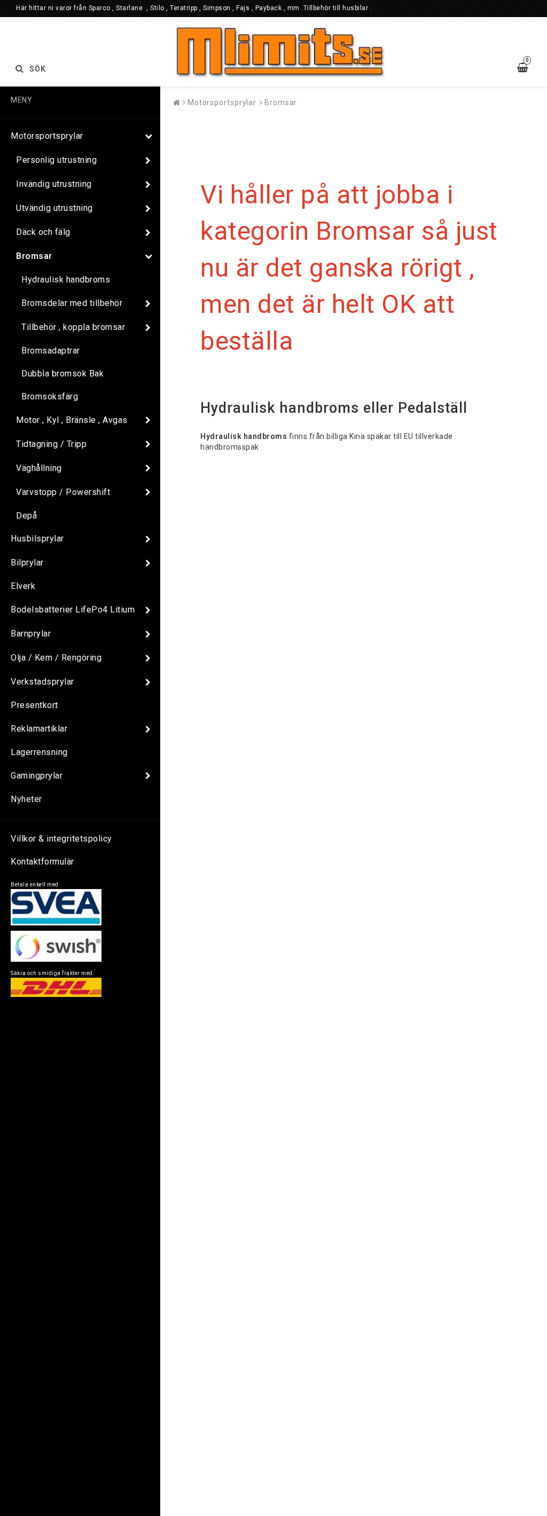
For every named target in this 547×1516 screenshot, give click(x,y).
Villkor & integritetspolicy (61, 839)
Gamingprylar (36, 776)
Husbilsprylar (37, 538)
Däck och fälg (43, 232)
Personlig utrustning (56, 160)
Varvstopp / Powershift (63, 492)
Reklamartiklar (39, 729)
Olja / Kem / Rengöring (56, 658)
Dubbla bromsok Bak (62, 373)
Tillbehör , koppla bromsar (73, 327)
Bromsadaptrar (50, 350)
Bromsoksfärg (49, 396)
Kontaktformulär (42, 862)
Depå (26, 515)
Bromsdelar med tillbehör (71, 303)
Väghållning (39, 468)
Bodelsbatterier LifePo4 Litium (73, 609)
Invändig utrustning (54, 184)
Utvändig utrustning (54, 208)
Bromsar (34, 256)
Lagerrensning (39, 752)
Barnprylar (31, 634)
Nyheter (26, 799)
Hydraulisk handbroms (65, 279)
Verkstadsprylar (42, 682)
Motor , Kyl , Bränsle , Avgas (72, 420)
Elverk (23, 586)
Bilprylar (27, 562)
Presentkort (34, 705)
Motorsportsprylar (47, 136)
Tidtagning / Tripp (51, 444)
